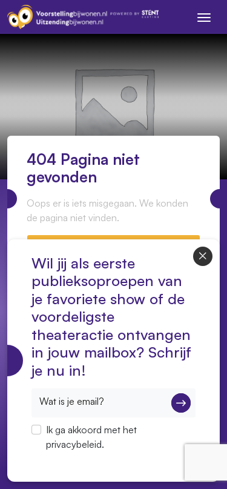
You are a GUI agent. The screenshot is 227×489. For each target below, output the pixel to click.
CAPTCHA (54, 460)
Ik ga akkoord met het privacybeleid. (91, 437)
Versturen (181, 403)
